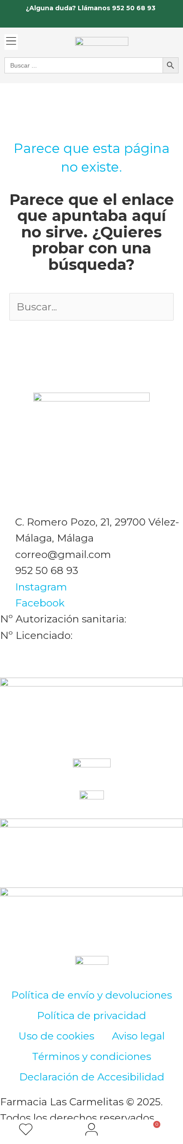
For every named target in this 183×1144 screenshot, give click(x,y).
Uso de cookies (56, 1036)
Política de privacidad (91, 1015)
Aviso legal (138, 1036)
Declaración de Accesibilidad (91, 1077)
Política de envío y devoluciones (91, 995)
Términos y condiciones (91, 1056)
